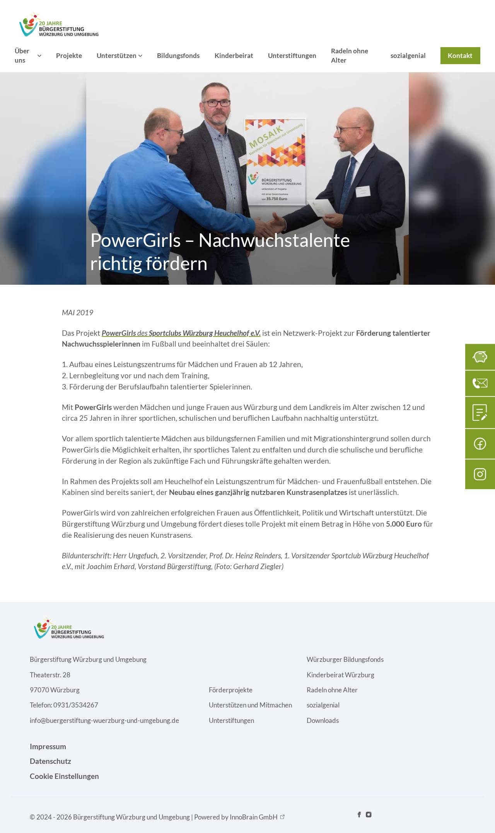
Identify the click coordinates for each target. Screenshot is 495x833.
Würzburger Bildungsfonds (345, 659)
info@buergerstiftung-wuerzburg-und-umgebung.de (104, 720)
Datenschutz (50, 760)
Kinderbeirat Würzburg (340, 675)
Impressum (48, 746)
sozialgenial (408, 55)
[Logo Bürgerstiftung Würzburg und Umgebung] (58, 24)
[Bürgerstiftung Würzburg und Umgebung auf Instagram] (368, 817)
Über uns (22, 55)
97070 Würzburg (55, 690)
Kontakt (460, 55)
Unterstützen (117, 55)
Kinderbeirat (234, 55)
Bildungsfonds (178, 55)
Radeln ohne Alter (349, 55)
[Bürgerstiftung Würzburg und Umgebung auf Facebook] (359, 817)
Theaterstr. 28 (50, 675)
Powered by (236, 817)
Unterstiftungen (292, 55)
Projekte (69, 55)
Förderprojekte (231, 690)
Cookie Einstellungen (64, 776)
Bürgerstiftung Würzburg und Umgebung (88, 659)
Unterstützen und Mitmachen (250, 705)
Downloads (323, 720)
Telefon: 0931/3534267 (64, 705)
